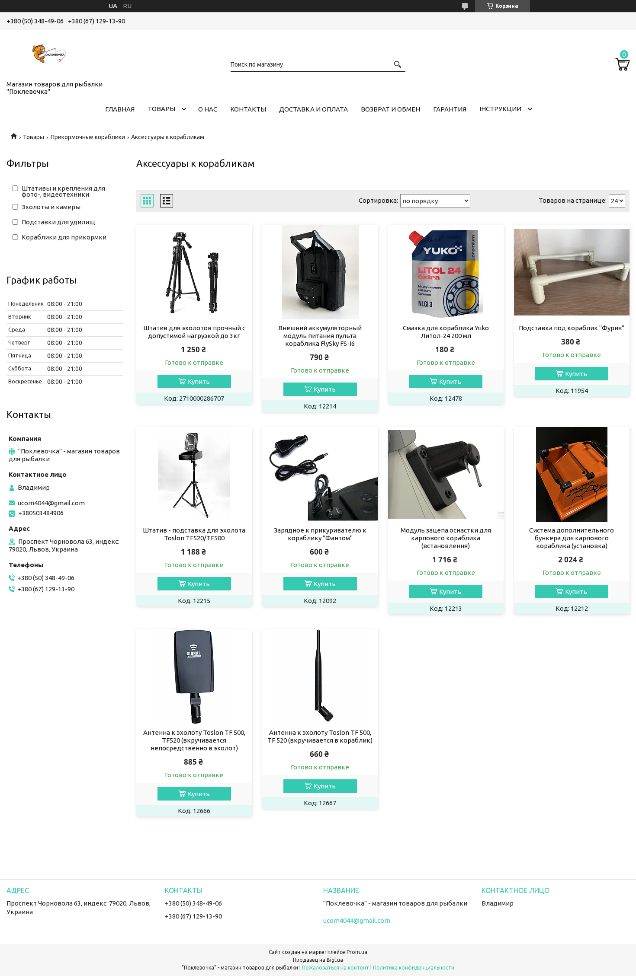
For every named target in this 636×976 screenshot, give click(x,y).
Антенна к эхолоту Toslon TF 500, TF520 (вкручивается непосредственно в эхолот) (194, 740)
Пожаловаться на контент (335, 967)
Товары (161, 108)
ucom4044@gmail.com (51, 503)
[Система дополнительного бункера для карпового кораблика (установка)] (572, 474)
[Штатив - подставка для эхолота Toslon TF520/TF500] (194, 474)
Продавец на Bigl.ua (318, 960)
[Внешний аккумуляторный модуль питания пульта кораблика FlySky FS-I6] (320, 272)
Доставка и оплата (313, 109)
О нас (207, 109)
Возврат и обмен (390, 109)
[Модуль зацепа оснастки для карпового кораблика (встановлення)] (446, 474)
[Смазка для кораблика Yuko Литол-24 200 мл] (446, 272)
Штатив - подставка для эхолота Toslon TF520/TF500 (194, 534)
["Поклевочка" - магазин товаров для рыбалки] (49, 53)
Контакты (248, 109)
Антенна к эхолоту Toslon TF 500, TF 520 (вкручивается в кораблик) (320, 736)
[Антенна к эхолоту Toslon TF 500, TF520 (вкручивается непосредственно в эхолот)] (194, 676)
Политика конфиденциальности (413, 967)
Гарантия (449, 109)
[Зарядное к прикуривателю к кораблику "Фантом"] (320, 474)
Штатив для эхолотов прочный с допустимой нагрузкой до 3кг (194, 331)
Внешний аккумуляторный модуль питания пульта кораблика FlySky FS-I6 (320, 335)
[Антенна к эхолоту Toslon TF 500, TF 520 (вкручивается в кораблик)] (320, 676)
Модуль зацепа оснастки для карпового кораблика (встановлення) (446, 537)
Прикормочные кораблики (88, 137)
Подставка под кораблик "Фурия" (571, 328)
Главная (120, 109)
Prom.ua (357, 952)
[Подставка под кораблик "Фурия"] (572, 272)
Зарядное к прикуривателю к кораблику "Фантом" (320, 534)
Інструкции (500, 108)
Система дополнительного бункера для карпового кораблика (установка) (571, 537)
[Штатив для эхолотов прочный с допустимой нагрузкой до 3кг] (194, 272)
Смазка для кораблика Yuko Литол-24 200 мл (446, 331)
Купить (199, 381)
